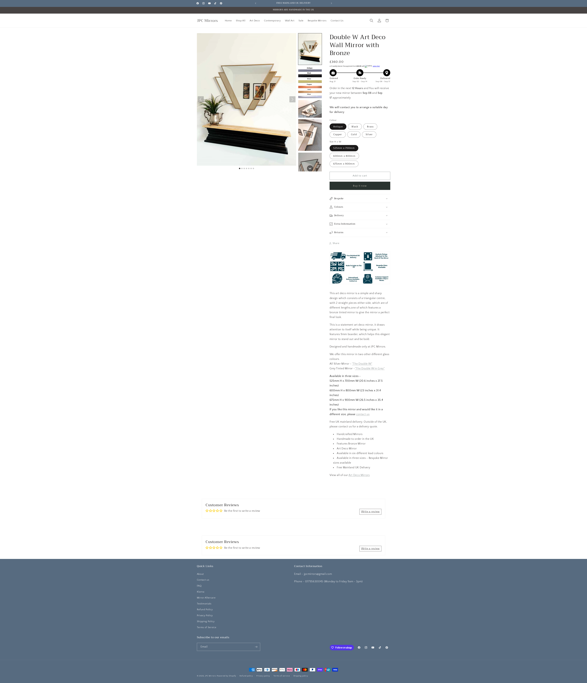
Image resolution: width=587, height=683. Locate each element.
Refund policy (246, 676)
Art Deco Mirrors (359, 475)
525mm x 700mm (344, 148)
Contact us (203, 579)
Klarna (200, 591)
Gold (354, 134)
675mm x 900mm (344, 163)
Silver (369, 134)
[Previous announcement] (255, 3)
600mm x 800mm (344, 156)
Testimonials (204, 603)
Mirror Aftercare (206, 597)
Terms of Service (206, 627)
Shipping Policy (206, 621)
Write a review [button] (370, 511)
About (200, 574)
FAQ (199, 585)
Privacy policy (263, 676)
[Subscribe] (256, 647)
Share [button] (336, 243)
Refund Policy (205, 609)
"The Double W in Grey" (370, 368)
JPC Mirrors (210, 676)
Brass (370, 126)
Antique (338, 126)
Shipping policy (300, 676)
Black (355, 126)
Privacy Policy (205, 615)
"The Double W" (362, 363)
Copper (337, 134)
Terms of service (281, 676)
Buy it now (360, 185)
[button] (371, 20)
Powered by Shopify (226, 676)
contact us (363, 414)
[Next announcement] (331, 3)
